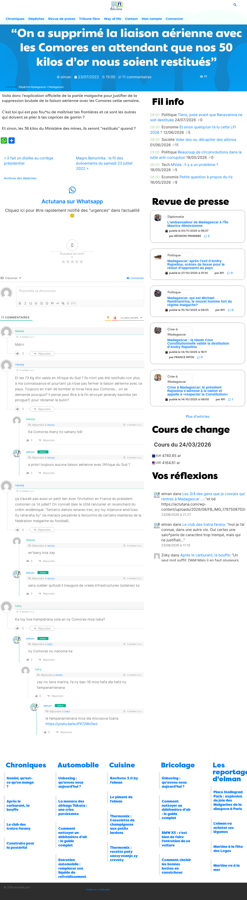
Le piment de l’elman (121, 799)
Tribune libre (89, 19)
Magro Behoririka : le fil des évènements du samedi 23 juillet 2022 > (104, 163)
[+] (73, 303)
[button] (197, 416)
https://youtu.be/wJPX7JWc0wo (72, 724)
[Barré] (36, 303)
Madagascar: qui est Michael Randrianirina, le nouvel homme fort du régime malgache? (199, 301)
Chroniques (15, 19)
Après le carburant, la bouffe (205, 555)
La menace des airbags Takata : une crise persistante (72, 807)
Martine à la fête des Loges (228, 848)
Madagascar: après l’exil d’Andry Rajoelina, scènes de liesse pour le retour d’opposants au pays (196, 264)
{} (68, 303)
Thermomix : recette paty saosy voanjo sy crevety (123, 853)
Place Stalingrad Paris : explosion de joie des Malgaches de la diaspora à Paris (228, 800)
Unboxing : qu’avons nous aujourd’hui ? (70, 782)
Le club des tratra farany (203, 524)
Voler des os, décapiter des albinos (206, 139)
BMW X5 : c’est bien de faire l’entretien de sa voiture (176, 839)
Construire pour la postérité (20, 845)
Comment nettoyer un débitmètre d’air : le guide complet (72, 836)
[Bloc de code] (57, 303)
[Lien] (63, 303)
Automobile (78, 765)
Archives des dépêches (20, 178)
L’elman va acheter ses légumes (223, 827)
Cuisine (122, 765)
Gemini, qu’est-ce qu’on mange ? (20, 782)
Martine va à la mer (226, 867)
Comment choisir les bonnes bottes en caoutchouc (176, 866)
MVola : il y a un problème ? (194, 164)
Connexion (174, 19)
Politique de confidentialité (98, 889)
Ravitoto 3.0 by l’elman (124, 780)
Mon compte (152, 19)
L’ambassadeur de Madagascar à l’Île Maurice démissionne (197, 224)
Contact (131, 19)
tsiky (49, 644)
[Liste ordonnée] (41, 303)
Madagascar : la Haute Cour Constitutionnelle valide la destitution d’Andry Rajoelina (198, 343)
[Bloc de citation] (52, 303)
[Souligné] (30, 303)
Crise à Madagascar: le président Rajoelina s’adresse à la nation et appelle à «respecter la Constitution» (197, 390)
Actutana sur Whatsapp (72, 201)
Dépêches (36, 19)
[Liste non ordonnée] (47, 303)
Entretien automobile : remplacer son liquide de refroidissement (72, 868)
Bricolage (178, 765)
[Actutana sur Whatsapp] (72, 190)
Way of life (112, 19)
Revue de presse (61, 19)
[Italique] (25, 303)
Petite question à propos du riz (206, 177)
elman (30, 451)
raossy (19, 364)
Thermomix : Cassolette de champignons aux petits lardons (122, 824)
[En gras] (20, 303)
